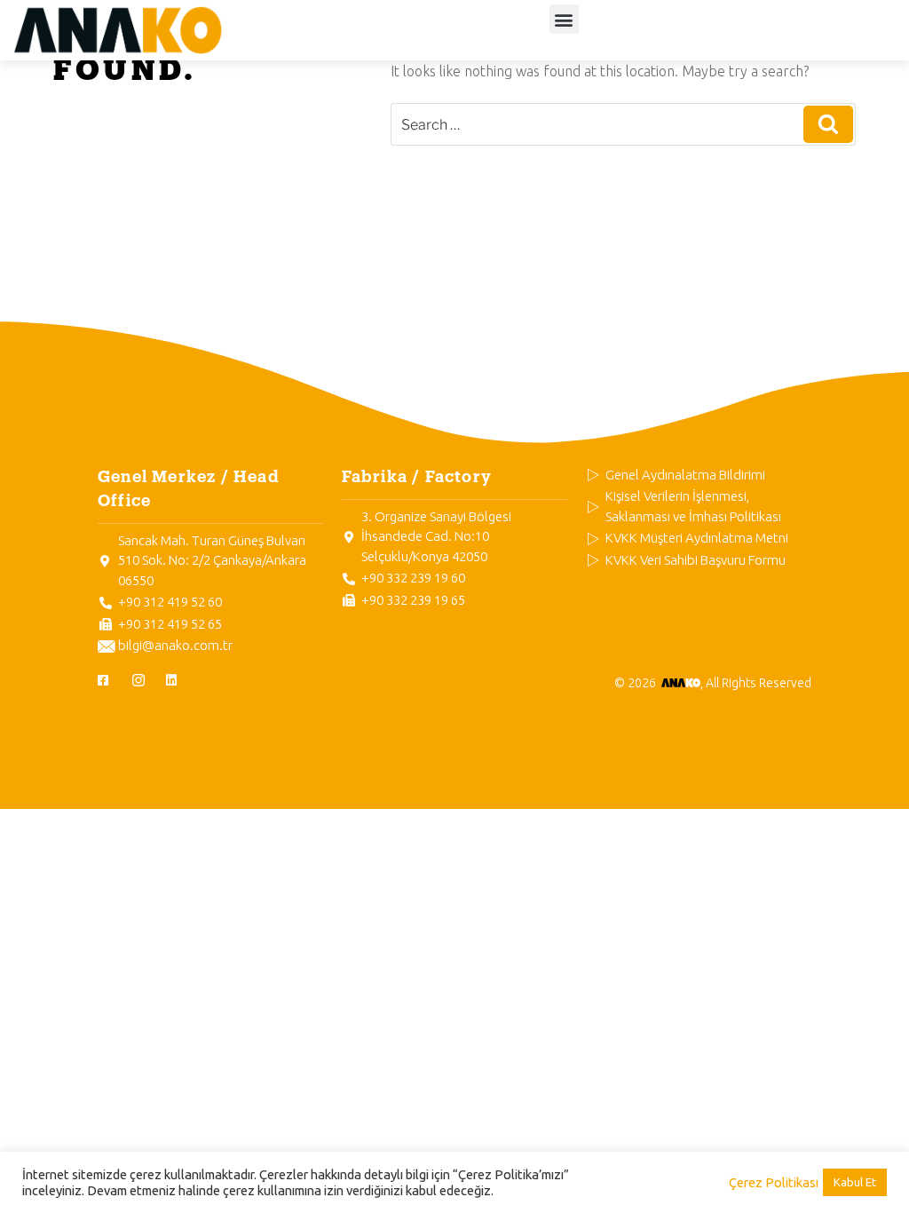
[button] (564, 19)
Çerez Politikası (773, 1182)
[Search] (828, 124)
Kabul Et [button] (855, 1182)
